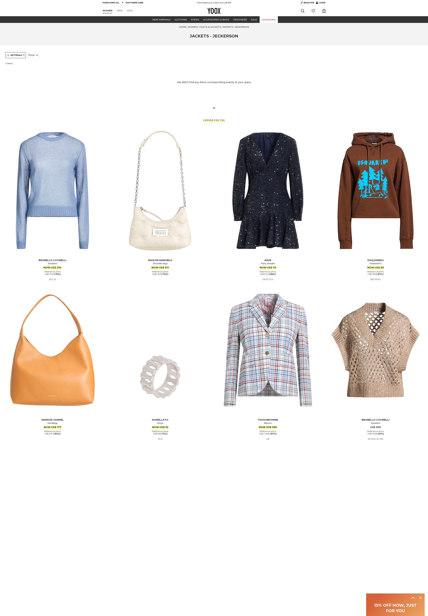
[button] (214, 108)
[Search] (302, 11)
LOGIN (320, 3)
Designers (240, 19)
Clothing (181, 19)
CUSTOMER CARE (134, 3)
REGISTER (309, 3)
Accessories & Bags (216, 19)
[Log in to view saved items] (313, 11)
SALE (254, 19)
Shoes (195, 19)
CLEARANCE (269, 19)
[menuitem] (107, 10)
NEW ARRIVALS (161, 19)
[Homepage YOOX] (214, 11)
